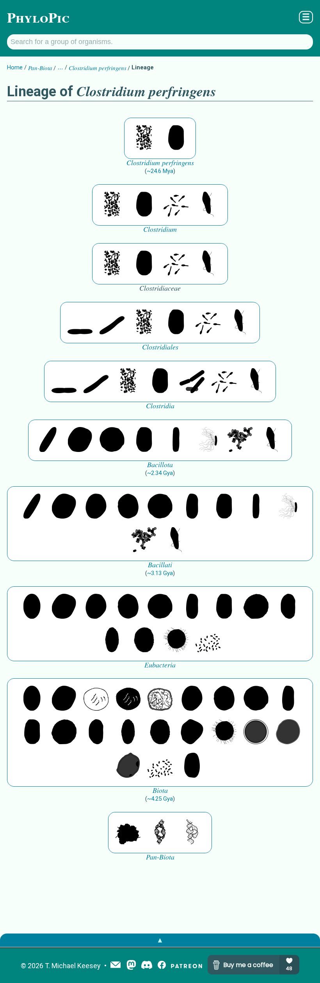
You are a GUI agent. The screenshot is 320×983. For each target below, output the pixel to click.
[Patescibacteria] (112, 640)
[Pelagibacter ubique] (288, 607)
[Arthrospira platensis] (192, 507)
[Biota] (96, 699)
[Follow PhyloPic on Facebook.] (162, 966)
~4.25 (160, 798)
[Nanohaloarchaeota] (288, 732)
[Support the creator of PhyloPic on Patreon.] (186, 966)
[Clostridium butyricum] (176, 205)
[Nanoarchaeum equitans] (192, 732)
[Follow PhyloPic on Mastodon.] (131, 965)
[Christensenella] (80, 322)
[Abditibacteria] (96, 507)
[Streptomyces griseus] (128, 507)
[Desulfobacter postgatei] (208, 640)
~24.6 (160, 171)
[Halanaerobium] (192, 381)
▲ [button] (160, 940)
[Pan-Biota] (128, 832)
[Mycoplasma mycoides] (240, 440)
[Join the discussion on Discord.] (146, 966)
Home (15, 67)
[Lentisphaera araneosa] (256, 607)
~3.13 (160, 573)
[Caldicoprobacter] (112, 322)
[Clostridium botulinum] (208, 205)
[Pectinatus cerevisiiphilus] (208, 440)
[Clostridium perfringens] (144, 138)
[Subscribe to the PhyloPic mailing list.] (115, 965)
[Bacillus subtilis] (176, 440)
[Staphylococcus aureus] (112, 440)
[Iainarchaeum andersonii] (128, 766)
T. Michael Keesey (73, 966)
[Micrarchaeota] (256, 732)
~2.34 (160, 472)
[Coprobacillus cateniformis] (48, 440)
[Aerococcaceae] (80, 440)
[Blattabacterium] (32, 607)
